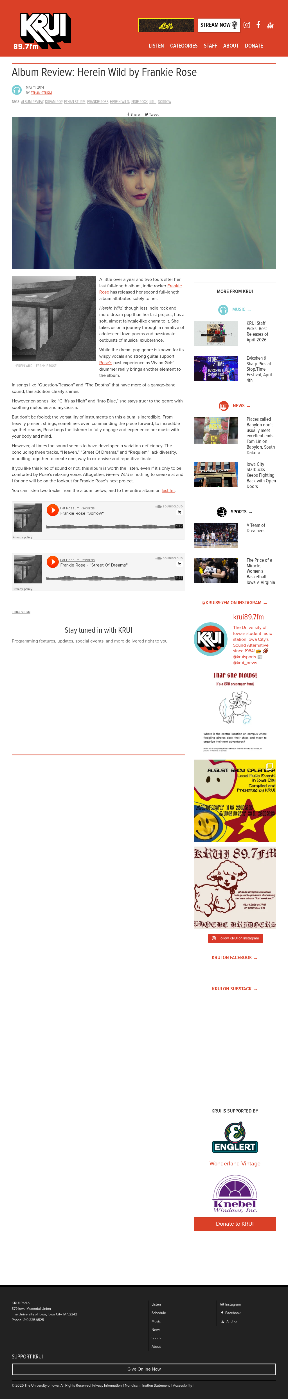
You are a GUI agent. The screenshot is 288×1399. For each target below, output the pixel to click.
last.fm (168, 490)
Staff (210, 46)
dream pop (53, 101)
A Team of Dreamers (256, 528)
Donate (254, 46)
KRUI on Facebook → (235, 958)
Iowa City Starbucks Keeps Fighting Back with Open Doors (261, 475)
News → (242, 406)
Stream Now (216, 25)
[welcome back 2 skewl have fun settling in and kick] (235, 801)
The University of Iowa (41, 1386)
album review (32, 101)
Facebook (232, 1313)
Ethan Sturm (41, 93)
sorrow (164, 101)
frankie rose (97, 101)
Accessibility (182, 1386)
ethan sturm (75, 101)
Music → (242, 309)
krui (152, 101)
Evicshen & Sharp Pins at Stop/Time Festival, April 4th (259, 369)
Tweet (154, 114)
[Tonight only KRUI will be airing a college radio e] (235, 888)
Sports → (242, 512)
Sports (156, 1338)
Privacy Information (107, 1386)
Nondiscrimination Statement (147, 1386)
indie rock (139, 101)
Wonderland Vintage (235, 1163)
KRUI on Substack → (235, 989)
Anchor (231, 1321)
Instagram (232, 1304)
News (156, 1330)
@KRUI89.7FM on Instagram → (235, 603)
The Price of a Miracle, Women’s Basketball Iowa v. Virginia (261, 571)
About (231, 46)
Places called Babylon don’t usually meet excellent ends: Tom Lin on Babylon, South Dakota (261, 436)
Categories (184, 46)
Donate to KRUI (235, 1224)
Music (156, 1321)
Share (135, 114)
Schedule (159, 1313)
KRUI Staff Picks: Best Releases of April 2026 (257, 331)
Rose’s (105, 363)
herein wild (119, 101)
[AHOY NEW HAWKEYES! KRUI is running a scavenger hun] (235, 714)
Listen (156, 46)
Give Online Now (144, 1369)
